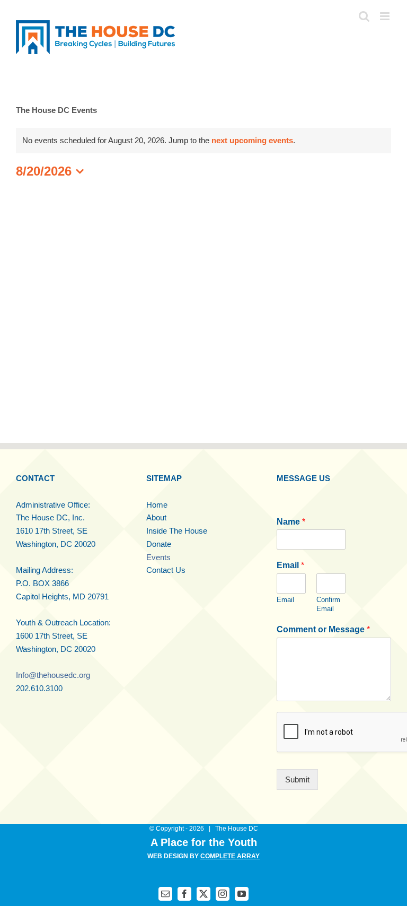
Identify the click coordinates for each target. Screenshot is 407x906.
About (156, 517)
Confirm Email (328, 604)
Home (156, 504)
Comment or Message (323, 629)
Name (291, 521)
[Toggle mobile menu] (385, 16)
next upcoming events (252, 140)
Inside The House (176, 530)
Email (290, 565)
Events (158, 557)
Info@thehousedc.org (53, 675)
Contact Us (165, 569)
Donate (158, 543)
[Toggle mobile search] (364, 16)
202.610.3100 (39, 688)
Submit (297, 779)
